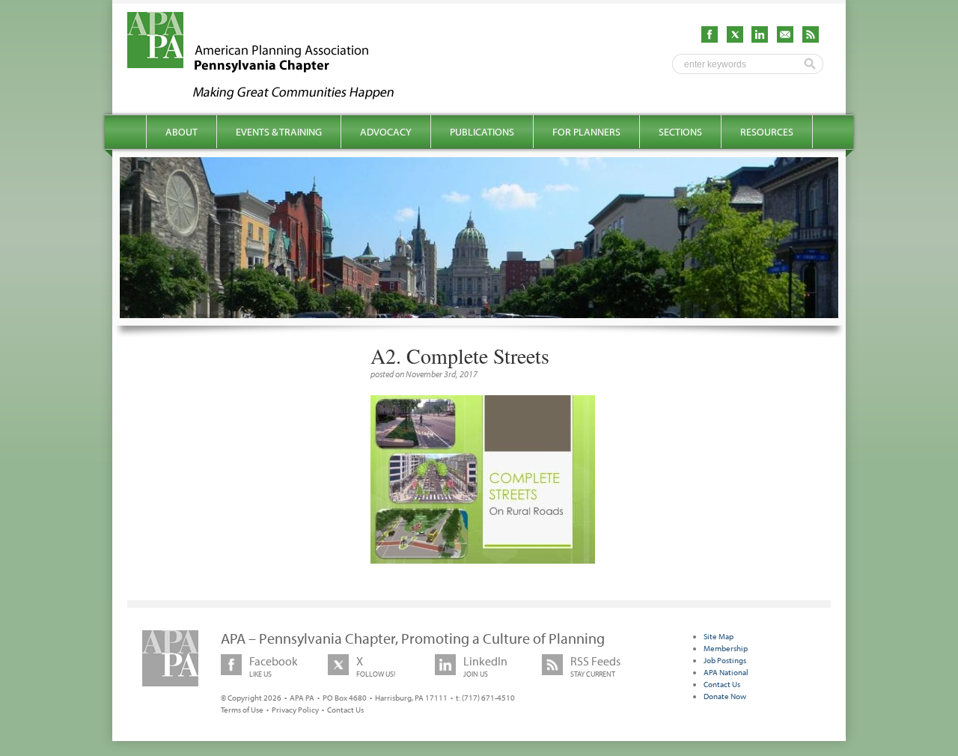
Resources (766, 131)
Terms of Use (242, 709)
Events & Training (279, 131)
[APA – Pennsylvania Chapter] (274, 95)
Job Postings (725, 660)
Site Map (718, 636)
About (181, 131)
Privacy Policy (295, 709)
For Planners (586, 131)
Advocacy (386, 131)
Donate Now (725, 696)
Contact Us (345, 709)
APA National (726, 672)
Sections (680, 131)
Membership (726, 648)
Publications (482, 131)
